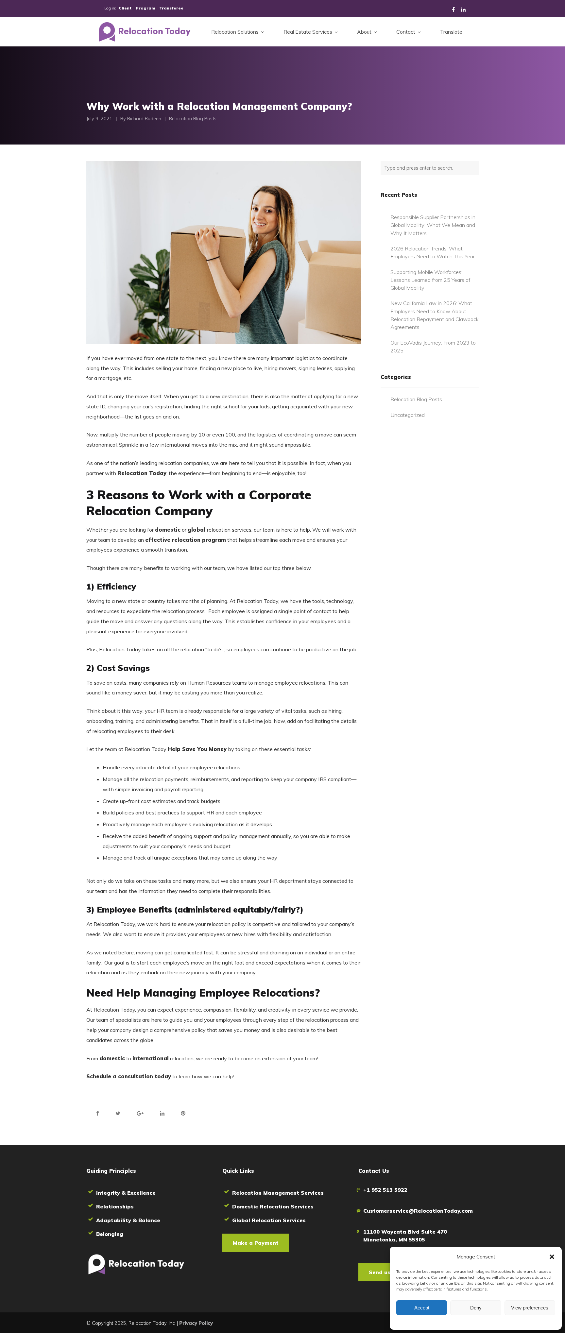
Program (145, 8)
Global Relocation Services (269, 1220)
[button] (552, 1257)
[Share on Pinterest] (183, 1113)
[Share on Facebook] (97, 1113)
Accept (421, 1307)
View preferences (529, 1307)
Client (125, 8)
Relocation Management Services (278, 1192)
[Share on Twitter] (117, 1113)
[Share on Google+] (140, 1113)
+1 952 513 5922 (385, 1190)
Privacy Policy (196, 1323)
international (150, 1058)
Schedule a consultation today (128, 1076)
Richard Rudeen (144, 119)
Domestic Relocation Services (273, 1206)
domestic (167, 529)
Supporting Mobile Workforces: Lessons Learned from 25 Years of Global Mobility (430, 280)
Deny (476, 1307)
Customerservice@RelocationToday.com (418, 1210)
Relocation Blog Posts (192, 119)
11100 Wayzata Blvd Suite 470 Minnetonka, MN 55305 (405, 1235)
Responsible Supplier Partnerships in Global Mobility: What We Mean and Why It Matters (432, 225)
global (197, 529)
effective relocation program (185, 540)
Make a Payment (256, 1242)
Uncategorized (407, 415)
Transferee (171, 8)
